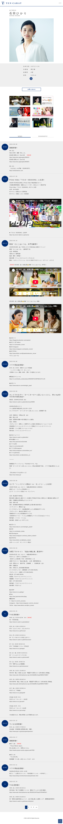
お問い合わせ (32, 89)
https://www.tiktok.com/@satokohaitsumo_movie (22, 353)
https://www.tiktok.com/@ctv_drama (24, 605)
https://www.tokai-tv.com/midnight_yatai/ (20, 385)
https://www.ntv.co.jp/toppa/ (17, 648)
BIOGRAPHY (43, 136)
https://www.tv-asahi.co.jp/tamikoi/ (18, 437)
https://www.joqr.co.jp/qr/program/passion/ (21, 731)
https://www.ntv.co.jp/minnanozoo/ (18, 666)
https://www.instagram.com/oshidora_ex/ (20, 450)
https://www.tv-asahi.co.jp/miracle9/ (19, 657)
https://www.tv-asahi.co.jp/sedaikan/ (19, 622)
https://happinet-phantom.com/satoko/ (20, 340)
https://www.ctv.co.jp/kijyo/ (16, 592)
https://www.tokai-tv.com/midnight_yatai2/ (20, 526)
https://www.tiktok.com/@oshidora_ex (19, 455)
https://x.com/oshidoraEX (16, 446)
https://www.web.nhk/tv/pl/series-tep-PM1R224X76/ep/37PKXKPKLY (28, 792)
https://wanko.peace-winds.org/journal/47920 (21, 750)
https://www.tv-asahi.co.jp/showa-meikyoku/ (21, 801)
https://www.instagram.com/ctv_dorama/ (27, 603)
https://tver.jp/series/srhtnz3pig (18, 596)
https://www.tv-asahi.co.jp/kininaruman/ (20, 639)
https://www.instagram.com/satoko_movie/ (21, 349)
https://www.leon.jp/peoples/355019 (19, 157)
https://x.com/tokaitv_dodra (17, 531)
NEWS (20, 136)
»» (36, 807)
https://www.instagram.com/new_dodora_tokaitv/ (22, 535)
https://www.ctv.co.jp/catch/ (16, 701)
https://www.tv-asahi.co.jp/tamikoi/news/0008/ (22, 402)
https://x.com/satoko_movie (17, 344)
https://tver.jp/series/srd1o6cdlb (18, 441)
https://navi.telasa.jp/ (15, 474)
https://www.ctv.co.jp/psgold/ (17, 692)
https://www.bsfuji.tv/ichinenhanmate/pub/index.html (23, 775)
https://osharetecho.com (16, 170)
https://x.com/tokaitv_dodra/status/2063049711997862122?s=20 (27, 379)
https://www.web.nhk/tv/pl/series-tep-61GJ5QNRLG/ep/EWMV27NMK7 (28, 675)
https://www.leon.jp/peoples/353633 (19, 161)
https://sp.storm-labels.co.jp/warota (19, 234)
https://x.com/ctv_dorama (18, 601)
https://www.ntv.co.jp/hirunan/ (17, 630)
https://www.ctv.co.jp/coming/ (17, 710)
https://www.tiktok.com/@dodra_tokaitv (20, 540)
